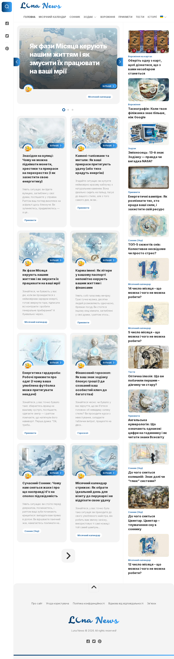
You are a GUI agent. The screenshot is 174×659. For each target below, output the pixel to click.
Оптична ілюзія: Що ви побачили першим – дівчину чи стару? (146, 380)
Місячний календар (52, 16)
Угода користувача (57, 603)
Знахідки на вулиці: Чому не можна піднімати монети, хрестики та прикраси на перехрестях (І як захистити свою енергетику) (40, 168)
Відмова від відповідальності (125, 603)
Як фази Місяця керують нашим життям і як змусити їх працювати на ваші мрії (66, 29)
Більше (107, 86)
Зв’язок (151, 603)
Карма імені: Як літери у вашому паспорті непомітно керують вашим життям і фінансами (93, 279)
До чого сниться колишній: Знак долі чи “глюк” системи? (146, 477)
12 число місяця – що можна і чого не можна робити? (146, 569)
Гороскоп (82, 433)
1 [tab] (63, 109)
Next (120, 62)
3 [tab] (72, 110)
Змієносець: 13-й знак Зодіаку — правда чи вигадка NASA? (146, 157)
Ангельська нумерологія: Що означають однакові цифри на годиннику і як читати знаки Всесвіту (147, 428)
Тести (140, 16)
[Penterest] (6, 48)
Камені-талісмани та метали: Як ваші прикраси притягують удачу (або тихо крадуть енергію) (93, 164)
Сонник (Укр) (31, 531)
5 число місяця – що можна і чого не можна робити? (146, 336)
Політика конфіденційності (89, 603)
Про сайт (36, 603)
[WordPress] (6, 36)
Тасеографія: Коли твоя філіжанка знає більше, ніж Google (147, 113)
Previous (17, 62)
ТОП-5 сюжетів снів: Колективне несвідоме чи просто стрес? (147, 249)
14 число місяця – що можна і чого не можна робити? (146, 293)
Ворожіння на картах (140, 56)
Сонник (74, 16)
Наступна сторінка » (68, 556)
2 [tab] (68, 110)
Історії (152, 16)
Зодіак (88, 16)
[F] (6, 23)
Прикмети (125, 16)
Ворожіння (107, 16)
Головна (29, 16)
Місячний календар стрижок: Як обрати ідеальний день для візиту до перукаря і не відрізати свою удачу (94, 491)
